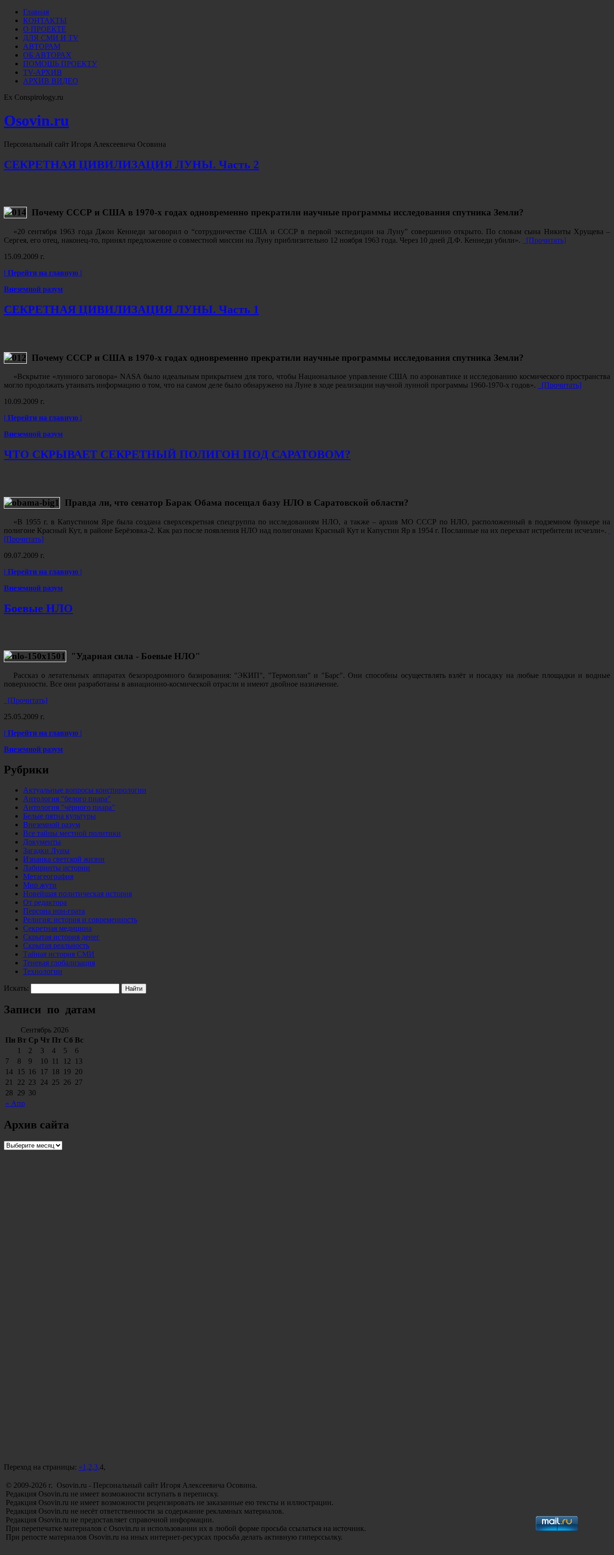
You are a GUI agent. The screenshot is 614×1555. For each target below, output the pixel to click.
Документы (42, 842)
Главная (36, 12)
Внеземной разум (33, 289)
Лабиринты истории (56, 868)
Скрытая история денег (61, 937)
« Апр (15, 1103)
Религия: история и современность (80, 919)
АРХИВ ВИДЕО (50, 81)
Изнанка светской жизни (64, 859)
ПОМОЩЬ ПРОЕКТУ (60, 63)
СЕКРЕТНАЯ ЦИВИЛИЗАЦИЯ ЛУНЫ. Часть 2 (131, 164)
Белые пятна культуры (59, 816)
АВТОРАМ (41, 46)
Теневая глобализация (59, 963)
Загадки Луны (46, 850)
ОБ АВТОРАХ (47, 55)
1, (85, 1467)
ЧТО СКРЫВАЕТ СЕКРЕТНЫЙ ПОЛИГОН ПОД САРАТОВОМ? (177, 454)
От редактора (45, 902)
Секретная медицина (57, 928)
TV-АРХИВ (42, 72)
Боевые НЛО (38, 608)
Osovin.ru (36, 120)
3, (97, 1467)
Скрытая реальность (56, 945)
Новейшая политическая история (77, 894)
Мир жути (40, 885)
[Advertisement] (76, 1403)
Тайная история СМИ (58, 954)
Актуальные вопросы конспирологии (84, 790)
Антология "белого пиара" (67, 799)
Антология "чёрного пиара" (69, 807)
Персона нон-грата (54, 911)
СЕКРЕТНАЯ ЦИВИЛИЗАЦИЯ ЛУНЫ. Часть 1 (131, 309)
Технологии (42, 971)
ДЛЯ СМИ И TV (51, 38)
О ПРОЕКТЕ (44, 29)
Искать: (16, 988)
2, (91, 1467)
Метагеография (48, 876)
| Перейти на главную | (43, 273)
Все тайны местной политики (72, 833)
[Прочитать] (544, 240)
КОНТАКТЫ (45, 20)
